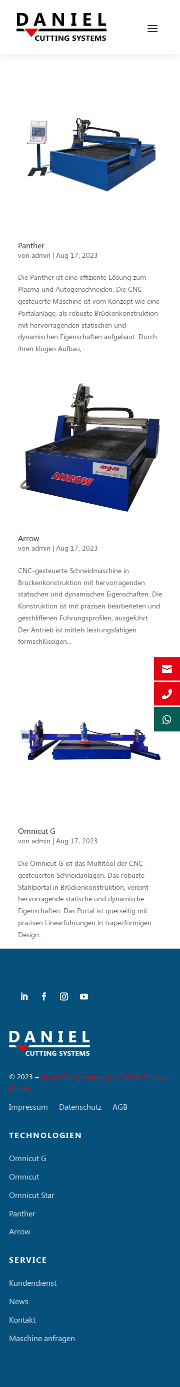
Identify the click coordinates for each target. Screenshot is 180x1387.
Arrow (29, 538)
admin (41, 255)
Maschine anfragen (42, 1338)
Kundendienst (32, 1283)
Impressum (28, 1107)
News (18, 1301)
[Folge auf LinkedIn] (24, 996)
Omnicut (24, 1177)
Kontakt (22, 1320)
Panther (31, 245)
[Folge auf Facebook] (44, 996)
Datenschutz (80, 1107)
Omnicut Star (31, 1195)
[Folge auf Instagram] (64, 996)
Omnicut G (37, 830)
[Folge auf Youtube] (84, 996)
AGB (120, 1107)
